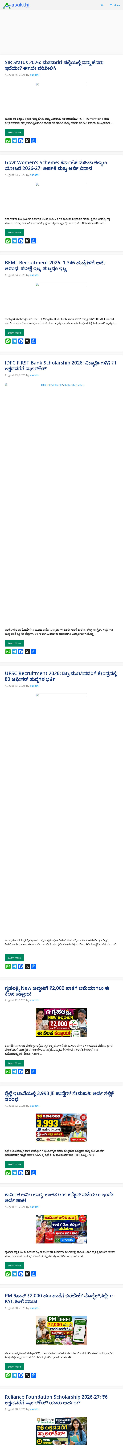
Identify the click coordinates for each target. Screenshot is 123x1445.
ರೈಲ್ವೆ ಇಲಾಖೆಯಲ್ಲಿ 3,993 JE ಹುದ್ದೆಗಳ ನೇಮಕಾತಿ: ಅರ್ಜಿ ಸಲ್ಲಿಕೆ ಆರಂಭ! (59, 1096)
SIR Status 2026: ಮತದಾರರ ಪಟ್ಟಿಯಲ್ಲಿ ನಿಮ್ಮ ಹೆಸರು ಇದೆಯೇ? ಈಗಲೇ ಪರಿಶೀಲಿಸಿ (54, 65)
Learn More (14, 132)
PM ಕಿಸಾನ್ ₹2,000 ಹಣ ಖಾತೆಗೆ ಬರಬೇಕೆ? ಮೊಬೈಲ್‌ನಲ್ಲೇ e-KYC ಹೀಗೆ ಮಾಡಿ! (59, 1298)
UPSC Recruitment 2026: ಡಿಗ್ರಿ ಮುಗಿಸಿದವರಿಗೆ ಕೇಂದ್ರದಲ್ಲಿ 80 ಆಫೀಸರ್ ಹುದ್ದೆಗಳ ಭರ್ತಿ (61, 676)
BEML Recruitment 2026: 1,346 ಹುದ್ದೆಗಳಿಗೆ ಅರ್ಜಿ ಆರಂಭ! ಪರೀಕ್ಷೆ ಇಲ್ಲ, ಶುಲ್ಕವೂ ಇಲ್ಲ (55, 265)
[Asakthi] (16, 5)
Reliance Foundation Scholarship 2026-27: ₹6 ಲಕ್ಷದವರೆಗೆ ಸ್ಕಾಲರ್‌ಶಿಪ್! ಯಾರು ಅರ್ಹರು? (56, 1400)
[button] (102, 5)
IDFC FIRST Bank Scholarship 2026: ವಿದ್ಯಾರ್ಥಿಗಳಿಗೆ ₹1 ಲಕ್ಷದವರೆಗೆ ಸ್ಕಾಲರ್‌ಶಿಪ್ (61, 365)
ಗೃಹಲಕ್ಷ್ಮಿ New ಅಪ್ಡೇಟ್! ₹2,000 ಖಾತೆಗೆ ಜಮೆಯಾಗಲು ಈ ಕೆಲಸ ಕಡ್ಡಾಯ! (57, 991)
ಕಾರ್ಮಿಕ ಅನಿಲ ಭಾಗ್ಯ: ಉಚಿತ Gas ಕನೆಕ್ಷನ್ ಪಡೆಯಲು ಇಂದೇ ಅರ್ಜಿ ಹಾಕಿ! (59, 1197)
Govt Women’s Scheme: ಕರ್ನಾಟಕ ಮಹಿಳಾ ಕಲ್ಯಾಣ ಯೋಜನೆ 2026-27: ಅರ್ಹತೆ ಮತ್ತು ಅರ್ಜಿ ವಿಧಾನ (56, 165)
